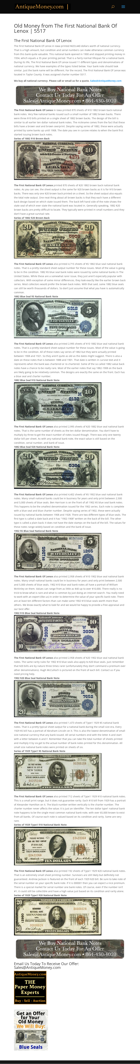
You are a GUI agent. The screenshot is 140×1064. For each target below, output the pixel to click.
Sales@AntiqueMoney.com (106, 80)
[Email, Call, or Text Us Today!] (70, 95)
